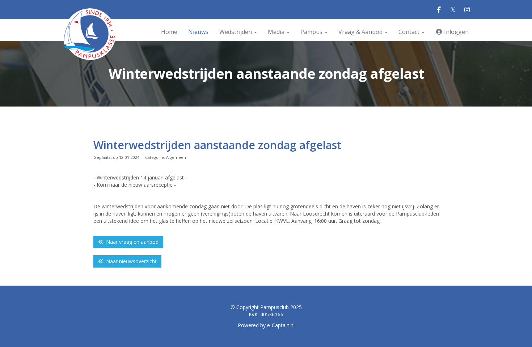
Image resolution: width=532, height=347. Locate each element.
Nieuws (198, 32)
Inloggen (456, 32)
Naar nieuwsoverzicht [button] (130, 261)
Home (169, 32)
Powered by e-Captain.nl (266, 325)
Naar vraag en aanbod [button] (131, 241)
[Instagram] (467, 9)
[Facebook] (439, 9)
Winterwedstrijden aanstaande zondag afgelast (217, 145)
